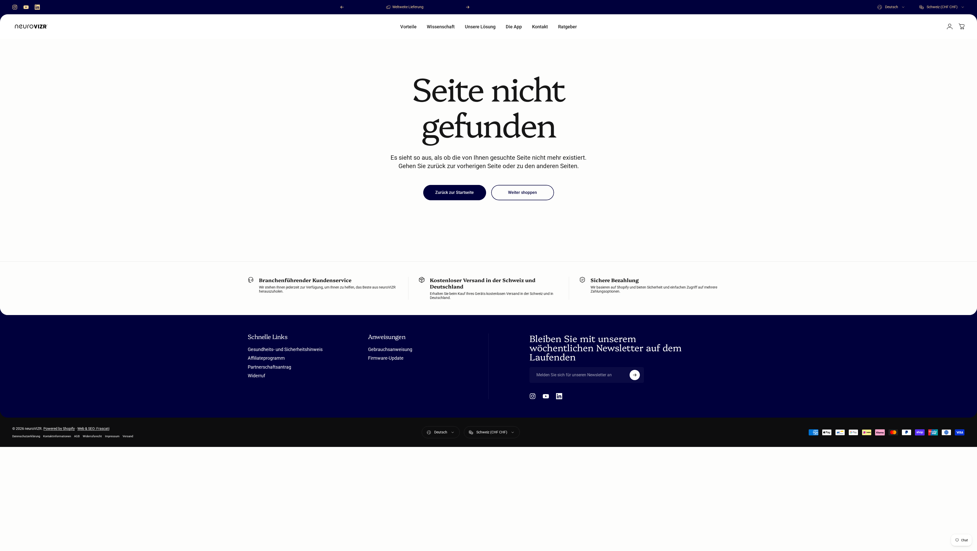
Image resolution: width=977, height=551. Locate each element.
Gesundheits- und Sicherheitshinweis (285, 349)
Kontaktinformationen (57, 436)
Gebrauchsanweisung (390, 349)
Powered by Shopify (59, 429)
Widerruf (256, 375)
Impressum (112, 436)
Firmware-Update (386, 358)
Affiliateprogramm (266, 358)
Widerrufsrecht (92, 436)
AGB (77, 436)
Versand (128, 436)
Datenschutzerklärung (26, 436)
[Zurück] (342, 7)
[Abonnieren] (635, 375)
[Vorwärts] (467, 7)
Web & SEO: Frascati (93, 429)
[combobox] (891, 7)
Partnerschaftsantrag (269, 367)
